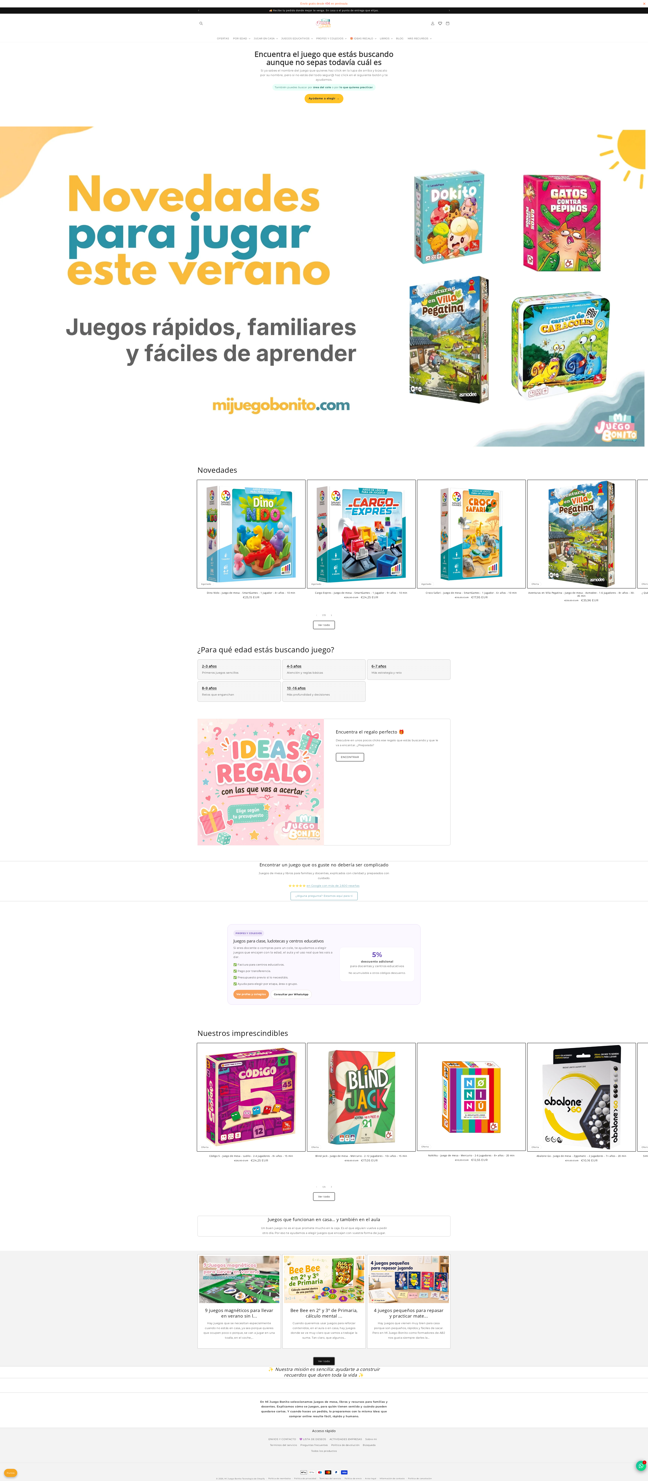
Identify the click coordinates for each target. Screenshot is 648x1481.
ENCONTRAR (350, 757)
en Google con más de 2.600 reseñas (333, 885)
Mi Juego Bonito (233, 1478)
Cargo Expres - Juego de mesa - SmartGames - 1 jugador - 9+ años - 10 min (361, 592)
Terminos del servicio (283, 1445)
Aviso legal (370, 1478)
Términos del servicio (330, 1478)
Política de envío (353, 1478)
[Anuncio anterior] (198, 10)
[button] (201, 23)
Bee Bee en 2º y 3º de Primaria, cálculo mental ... (324, 1313)
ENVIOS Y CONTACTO (282, 1439)
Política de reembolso (279, 1478)
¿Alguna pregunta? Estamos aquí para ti (324, 895)
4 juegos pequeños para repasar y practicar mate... (409, 1313)
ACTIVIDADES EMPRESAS (346, 1439)
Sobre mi (371, 1439)
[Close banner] (644, 4)
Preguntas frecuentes (314, 1445)
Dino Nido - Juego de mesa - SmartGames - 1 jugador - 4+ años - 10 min (251, 592)
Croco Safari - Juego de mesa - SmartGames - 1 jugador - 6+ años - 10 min (471, 592)
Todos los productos (324, 1450)
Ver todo (324, 625)
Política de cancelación (420, 1478)
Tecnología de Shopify (253, 1478)
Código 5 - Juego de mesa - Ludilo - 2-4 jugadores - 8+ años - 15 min (251, 1155)
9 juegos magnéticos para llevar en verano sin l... (239, 1313)
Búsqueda (369, 1445)
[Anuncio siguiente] (449, 10)
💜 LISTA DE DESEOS (312, 1439)
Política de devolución (345, 1445)
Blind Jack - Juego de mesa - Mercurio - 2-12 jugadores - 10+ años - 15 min (361, 1155)
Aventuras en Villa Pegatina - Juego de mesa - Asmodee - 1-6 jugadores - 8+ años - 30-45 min (581, 594)
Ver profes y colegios (251, 994)
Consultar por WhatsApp (291, 994)
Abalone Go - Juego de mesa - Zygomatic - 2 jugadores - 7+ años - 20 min (581, 1155)
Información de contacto (392, 1478)
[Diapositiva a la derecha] (331, 615)
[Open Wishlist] (440, 23)
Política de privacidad (305, 1478)
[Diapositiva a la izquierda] (316, 615)
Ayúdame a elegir (324, 98)
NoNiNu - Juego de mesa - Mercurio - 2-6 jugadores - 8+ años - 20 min (471, 1155)
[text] (324, 3)
